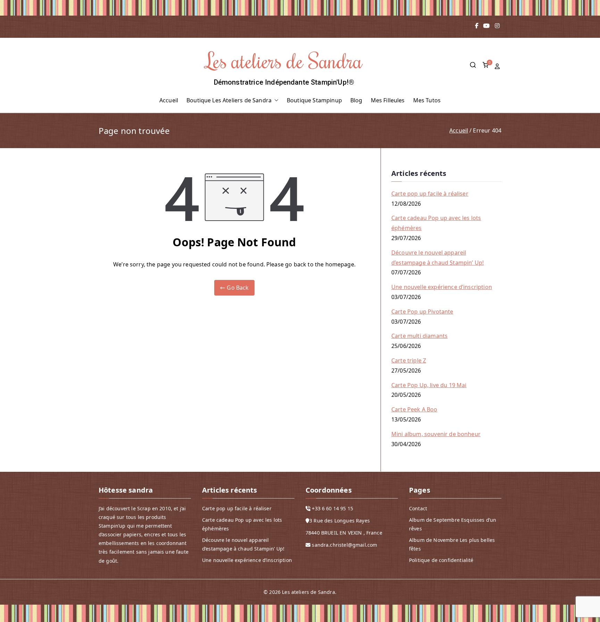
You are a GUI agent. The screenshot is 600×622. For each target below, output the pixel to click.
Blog (356, 100)
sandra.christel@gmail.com (344, 545)
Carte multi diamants (419, 336)
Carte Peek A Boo (414, 409)
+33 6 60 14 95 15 (332, 508)
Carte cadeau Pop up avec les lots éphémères (436, 223)
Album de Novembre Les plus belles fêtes (452, 544)
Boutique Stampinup (314, 100)
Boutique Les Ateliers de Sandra (229, 100)
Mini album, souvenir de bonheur (436, 434)
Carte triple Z (408, 360)
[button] (275, 100)
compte (497, 66)
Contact (418, 508)
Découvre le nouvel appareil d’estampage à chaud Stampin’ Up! (437, 257)
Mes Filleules (388, 100)
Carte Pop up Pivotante (422, 311)
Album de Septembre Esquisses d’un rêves (452, 524)
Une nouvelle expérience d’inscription (441, 287)
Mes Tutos (427, 100)
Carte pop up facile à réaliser (429, 193)
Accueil (168, 100)
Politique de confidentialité (441, 560)
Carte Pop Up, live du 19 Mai (428, 385)
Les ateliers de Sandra (284, 60)
